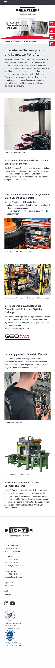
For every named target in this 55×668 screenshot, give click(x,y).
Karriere (7, 594)
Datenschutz (9, 585)
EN (50, 2)
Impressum (8, 582)
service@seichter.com (13, 577)
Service (8, 41)
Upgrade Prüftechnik (25, 41)
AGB (6, 591)
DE (46, 2)
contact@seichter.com (13, 565)
